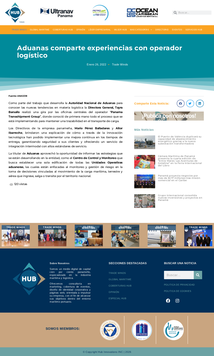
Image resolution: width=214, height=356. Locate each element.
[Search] (198, 275)
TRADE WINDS (19, 30)
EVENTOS (177, 30)
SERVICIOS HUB (193, 30)
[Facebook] (168, 300)
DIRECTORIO (162, 30)
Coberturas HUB (120, 285)
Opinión (114, 292)
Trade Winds (120, 64)
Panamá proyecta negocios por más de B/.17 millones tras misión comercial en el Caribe (179, 178)
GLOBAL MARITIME (39, 30)
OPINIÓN (80, 30)
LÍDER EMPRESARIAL (99, 30)
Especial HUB (117, 298)
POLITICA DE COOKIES (177, 291)
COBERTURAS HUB (63, 30)
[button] (181, 103)
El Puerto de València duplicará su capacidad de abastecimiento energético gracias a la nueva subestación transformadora (179, 140)
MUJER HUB (120, 30)
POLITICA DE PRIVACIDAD (179, 284)
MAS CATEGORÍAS (139, 30)
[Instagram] (177, 300)
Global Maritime (120, 279)
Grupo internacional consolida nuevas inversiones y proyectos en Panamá (180, 198)
